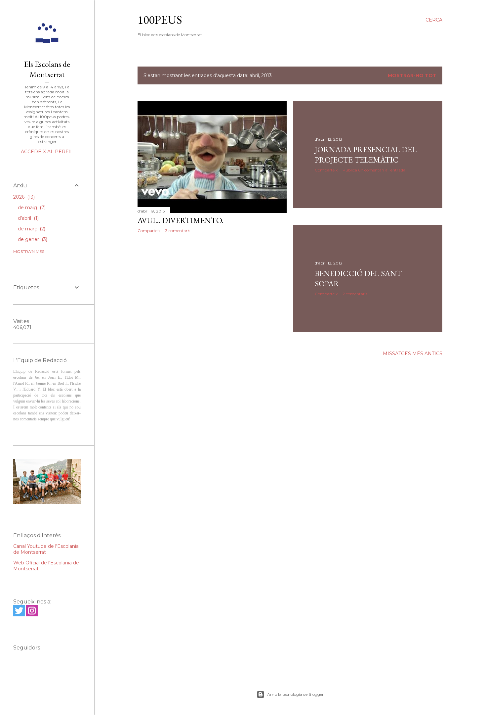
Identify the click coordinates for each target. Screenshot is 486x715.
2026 (23, 197)
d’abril (27, 218)
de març (31, 229)
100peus (160, 19)
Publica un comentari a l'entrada (374, 169)
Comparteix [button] (149, 230)
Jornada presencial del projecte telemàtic (366, 154)
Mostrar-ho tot (412, 75)
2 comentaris (355, 293)
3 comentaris (177, 230)
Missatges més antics (412, 354)
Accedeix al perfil (47, 152)
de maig (31, 208)
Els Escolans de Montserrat (47, 69)
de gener (32, 239)
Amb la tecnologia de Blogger (295, 694)
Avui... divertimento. (180, 220)
